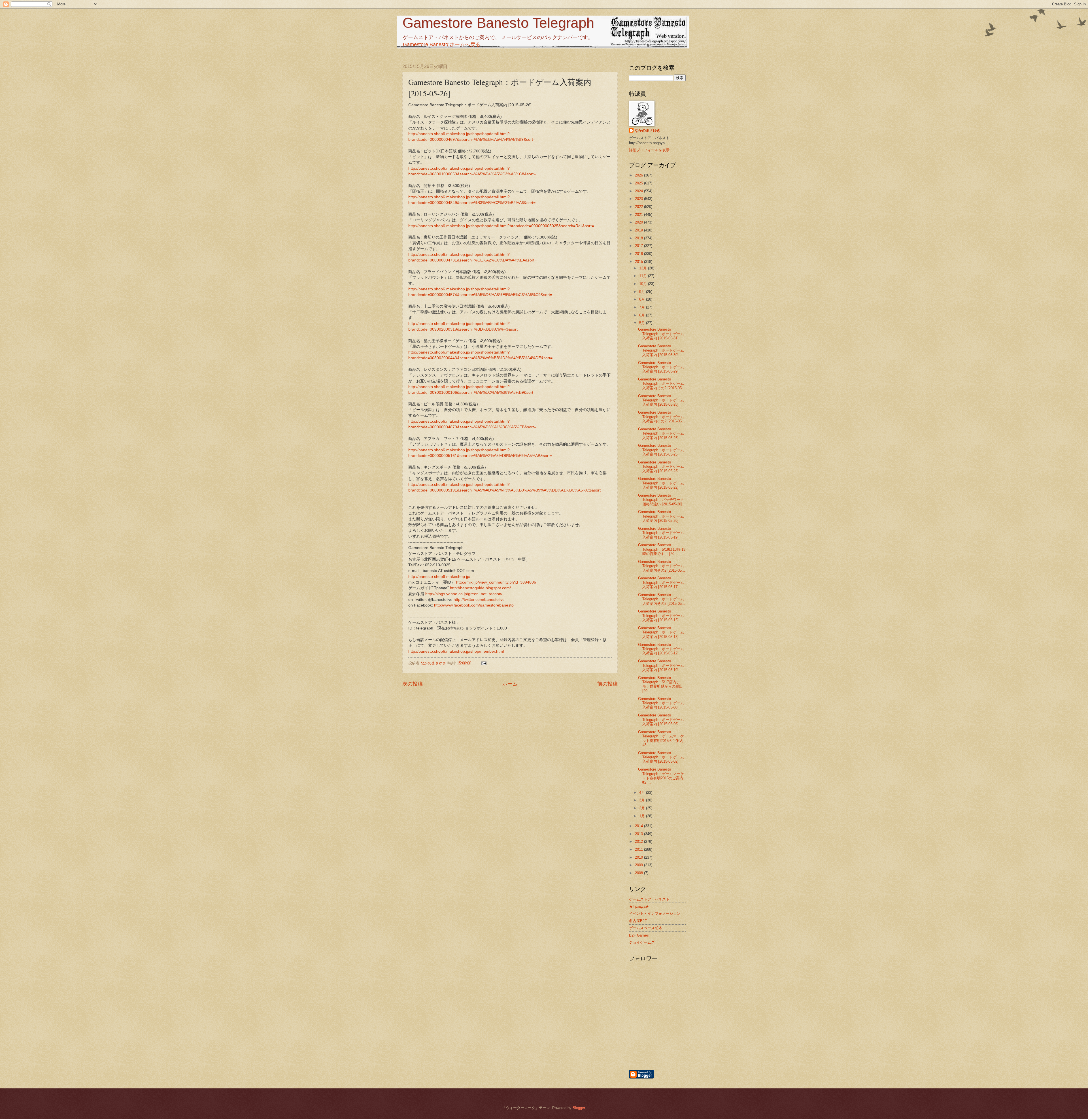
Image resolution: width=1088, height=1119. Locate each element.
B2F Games (639, 935)
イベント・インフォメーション (655, 913)
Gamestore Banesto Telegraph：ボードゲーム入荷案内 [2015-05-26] (661, 433)
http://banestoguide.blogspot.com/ (480, 588)
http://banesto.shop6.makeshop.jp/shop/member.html (456, 651)
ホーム (510, 684)
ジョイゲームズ (642, 942)
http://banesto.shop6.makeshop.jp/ (439, 577)
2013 (639, 834)
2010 (639, 857)
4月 (642, 792)
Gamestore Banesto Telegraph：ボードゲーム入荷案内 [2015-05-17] (661, 582)
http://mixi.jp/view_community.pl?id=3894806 (496, 582)
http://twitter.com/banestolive (479, 599)
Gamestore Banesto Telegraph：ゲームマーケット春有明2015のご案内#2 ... (661, 775)
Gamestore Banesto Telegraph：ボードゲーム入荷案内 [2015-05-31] (661, 333)
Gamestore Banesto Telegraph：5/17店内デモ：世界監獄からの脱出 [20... (660, 684)
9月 (642, 292)
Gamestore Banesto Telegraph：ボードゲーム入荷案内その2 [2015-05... (661, 383)
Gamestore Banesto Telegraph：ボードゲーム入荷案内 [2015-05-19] (661, 532)
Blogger (579, 1108)
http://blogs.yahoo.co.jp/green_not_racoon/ (463, 594)
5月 (642, 323)
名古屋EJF (638, 921)
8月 (642, 299)
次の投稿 (412, 684)
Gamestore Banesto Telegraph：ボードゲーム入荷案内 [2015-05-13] (661, 632)
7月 (642, 307)
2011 (639, 849)
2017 (639, 246)
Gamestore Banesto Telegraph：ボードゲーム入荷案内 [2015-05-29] (661, 367)
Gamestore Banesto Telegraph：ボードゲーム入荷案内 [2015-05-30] (661, 350)
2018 (639, 238)
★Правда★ (639, 906)
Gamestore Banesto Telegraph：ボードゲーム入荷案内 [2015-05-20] (661, 516)
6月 (642, 315)
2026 (639, 175)
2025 (639, 183)
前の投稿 (607, 684)
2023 (639, 199)
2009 (639, 865)
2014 (639, 826)
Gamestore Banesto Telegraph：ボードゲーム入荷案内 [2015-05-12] (661, 649)
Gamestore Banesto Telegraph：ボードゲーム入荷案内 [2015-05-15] (661, 615)
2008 (639, 873)
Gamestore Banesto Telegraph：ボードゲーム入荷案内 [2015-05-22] (661, 483)
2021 (639, 214)
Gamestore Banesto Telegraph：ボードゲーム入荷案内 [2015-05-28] (661, 400)
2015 (639, 261)
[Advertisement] (687, 1039)
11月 (643, 276)
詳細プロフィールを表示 (649, 150)
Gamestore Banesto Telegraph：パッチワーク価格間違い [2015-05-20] (661, 499)
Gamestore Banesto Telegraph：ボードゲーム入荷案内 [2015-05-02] (661, 757)
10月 (643, 284)
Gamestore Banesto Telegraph (498, 23)
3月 (642, 800)
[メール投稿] (484, 663)
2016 (639, 254)
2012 (639, 841)
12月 (643, 268)
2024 (639, 191)
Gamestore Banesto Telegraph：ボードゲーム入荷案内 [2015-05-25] (661, 449)
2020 (639, 222)
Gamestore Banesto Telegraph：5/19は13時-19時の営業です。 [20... (661, 549)
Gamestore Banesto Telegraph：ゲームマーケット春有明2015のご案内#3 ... (661, 738)
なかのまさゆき (647, 130)
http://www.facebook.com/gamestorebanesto (474, 605)
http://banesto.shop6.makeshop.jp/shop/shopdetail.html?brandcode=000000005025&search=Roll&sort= (501, 226)
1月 (642, 816)
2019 (639, 230)
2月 (642, 808)
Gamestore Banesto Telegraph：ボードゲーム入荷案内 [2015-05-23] (661, 466)
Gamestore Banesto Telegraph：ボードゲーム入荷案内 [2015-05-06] (661, 719)
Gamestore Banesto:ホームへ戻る (441, 44)
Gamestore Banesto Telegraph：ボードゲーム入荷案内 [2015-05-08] (661, 703)
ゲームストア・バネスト (649, 899)
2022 (639, 207)
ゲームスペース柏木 (645, 928)
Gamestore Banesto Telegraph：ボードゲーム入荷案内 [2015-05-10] (661, 665)
